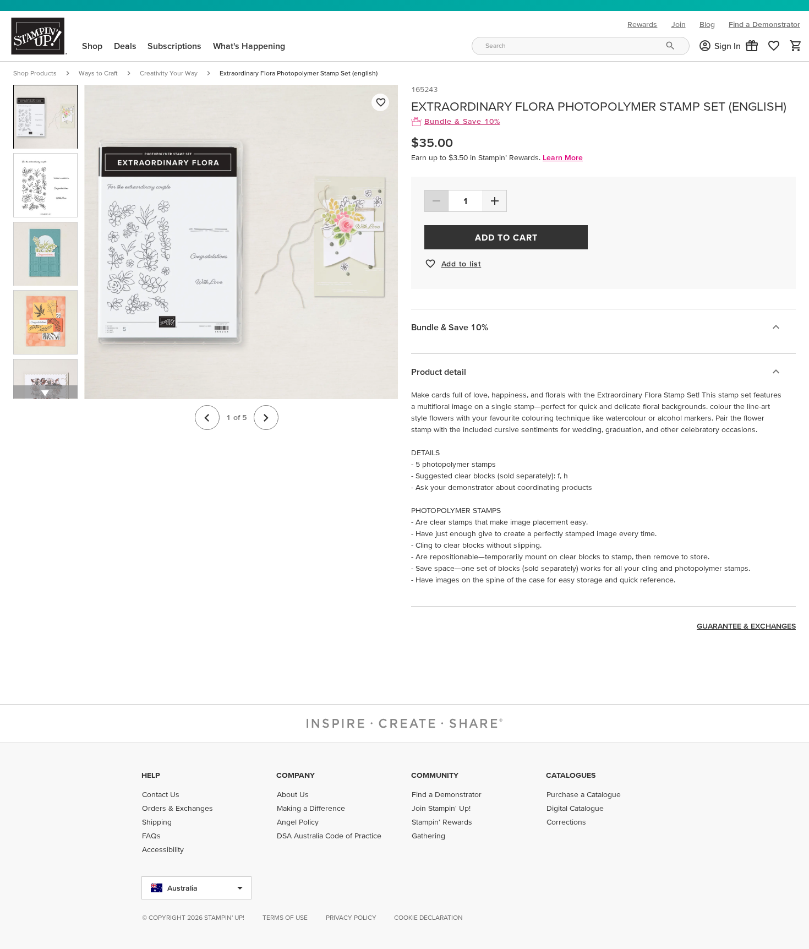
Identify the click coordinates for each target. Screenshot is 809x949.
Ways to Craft (98, 73)
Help (150, 775)
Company (295, 775)
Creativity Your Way (169, 73)
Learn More (563, 157)
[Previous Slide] (207, 418)
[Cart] (795, 45)
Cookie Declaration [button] (428, 917)
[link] (773, 45)
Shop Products (35, 73)
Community (434, 775)
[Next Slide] (266, 418)
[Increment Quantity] (495, 201)
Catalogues (570, 775)
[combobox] (581, 46)
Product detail (438, 371)
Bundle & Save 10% (449, 327)
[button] (751, 45)
